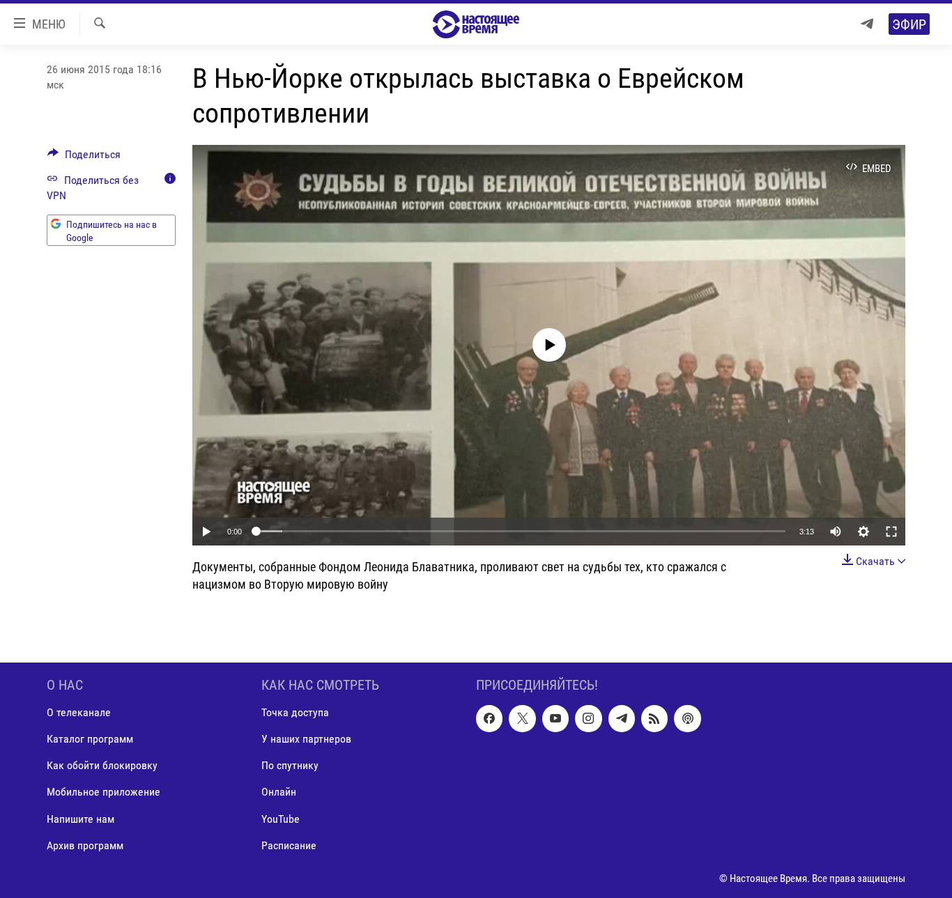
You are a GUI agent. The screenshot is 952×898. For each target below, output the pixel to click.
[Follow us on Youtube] (555, 719)
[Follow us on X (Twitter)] (522, 719)
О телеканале (79, 713)
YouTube (280, 819)
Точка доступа (295, 713)
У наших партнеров (306, 739)
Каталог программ (90, 739)
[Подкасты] (687, 719)
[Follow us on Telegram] (621, 719)
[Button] (84, 158)
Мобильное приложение (103, 792)
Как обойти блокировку (102, 766)
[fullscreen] (891, 531)
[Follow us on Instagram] (588, 719)
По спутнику (289, 766)
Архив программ (85, 845)
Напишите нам (80, 819)
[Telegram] (867, 24)
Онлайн (278, 792)
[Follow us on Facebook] (489, 719)
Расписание (288, 845)
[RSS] (654, 719)
